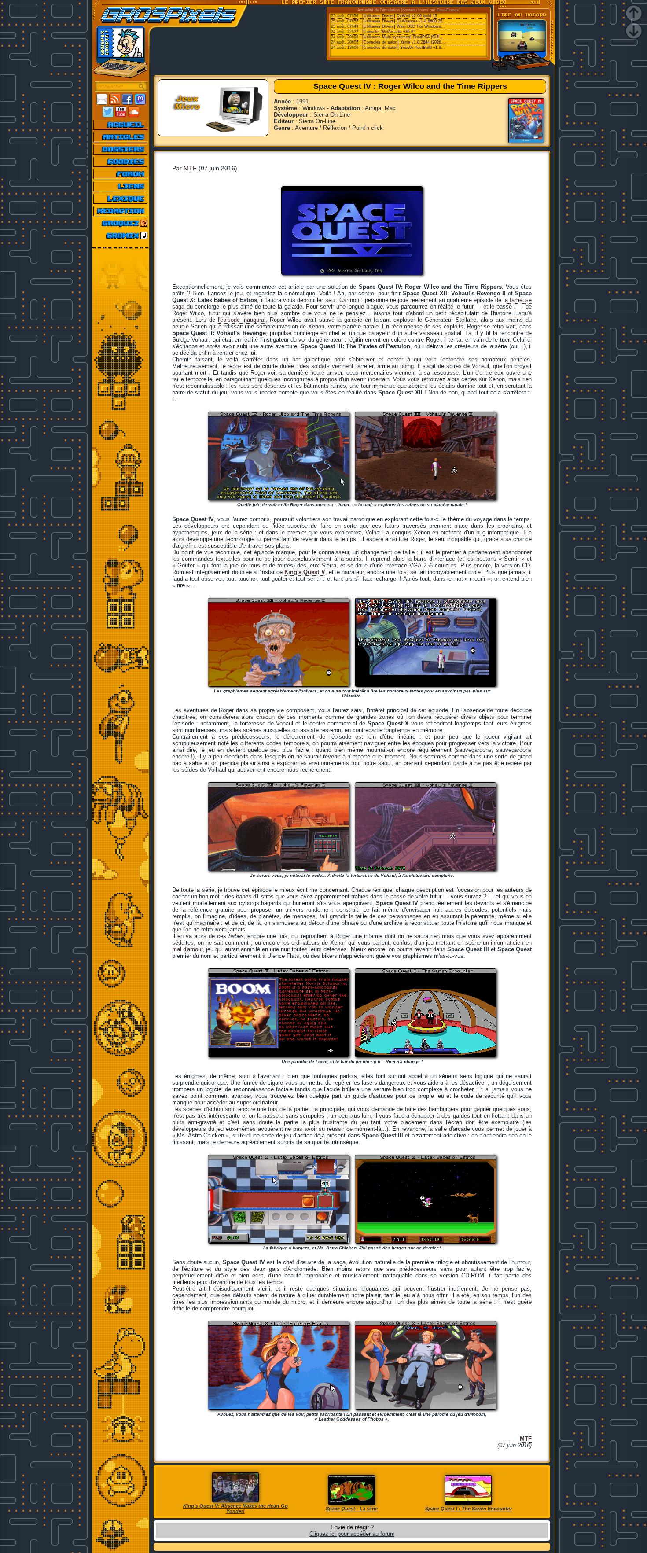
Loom (321, 1061)
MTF (190, 168)
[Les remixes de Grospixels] (120, 235)
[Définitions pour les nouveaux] (120, 198)
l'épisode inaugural (241, 319)
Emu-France (448, 10)
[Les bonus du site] (120, 161)
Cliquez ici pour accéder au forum (352, 1534)
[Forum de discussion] (120, 174)
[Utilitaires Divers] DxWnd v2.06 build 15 (399, 16)
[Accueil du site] (120, 124)
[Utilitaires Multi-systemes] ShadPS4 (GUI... (403, 37)
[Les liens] (120, 186)
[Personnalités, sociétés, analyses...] (120, 149)
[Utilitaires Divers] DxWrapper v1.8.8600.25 (402, 21)
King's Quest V (304, 572)
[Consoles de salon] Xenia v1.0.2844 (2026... (403, 42)
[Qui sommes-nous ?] (120, 211)
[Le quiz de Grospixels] (120, 223)
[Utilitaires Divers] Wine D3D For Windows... (403, 26)
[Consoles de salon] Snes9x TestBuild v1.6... (403, 47)
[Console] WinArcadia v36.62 (388, 31)
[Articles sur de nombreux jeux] (120, 137)
